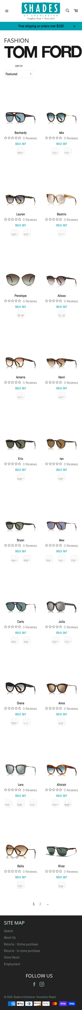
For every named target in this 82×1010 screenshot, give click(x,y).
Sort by (19, 66)
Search (8, 931)
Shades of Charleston (24, 997)
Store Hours (12, 957)
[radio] (20, 151)
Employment (12, 964)
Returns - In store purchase (22, 951)
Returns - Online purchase (21, 944)
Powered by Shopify (46, 997)
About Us (10, 937)
